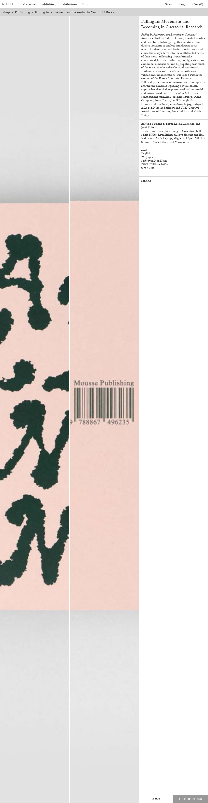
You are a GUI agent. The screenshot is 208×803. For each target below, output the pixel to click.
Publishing (47, 4)
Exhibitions (68, 4)
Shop (85, 4)
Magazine (29, 4)
